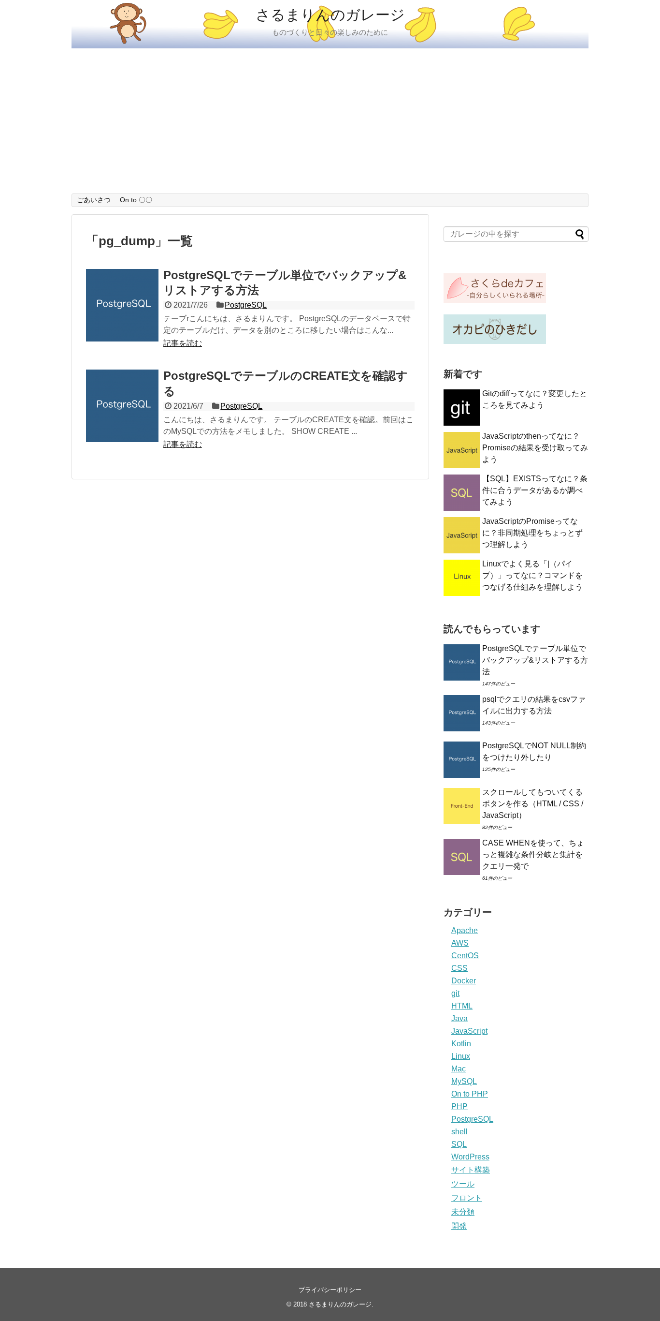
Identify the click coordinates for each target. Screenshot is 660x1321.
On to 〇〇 (136, 200)
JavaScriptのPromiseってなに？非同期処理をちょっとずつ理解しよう (532, 533)
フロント (466, 1198)
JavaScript (469, 1031)
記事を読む (182, 343)
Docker (463, 981)
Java (459, 1018)
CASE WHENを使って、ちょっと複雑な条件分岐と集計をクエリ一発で (533, 854)
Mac (458, 1069)
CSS (459, 968)
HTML (462, 1006)
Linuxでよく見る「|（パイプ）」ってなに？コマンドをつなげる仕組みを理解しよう (532, 575)
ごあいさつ (94, 200)
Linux (460, 1056)
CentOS (465, 955)
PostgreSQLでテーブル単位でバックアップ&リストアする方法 (535, 660)
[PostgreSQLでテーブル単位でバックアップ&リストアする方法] (122, 305)
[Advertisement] (330, 121)
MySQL (464, 1081)
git (455, 993)
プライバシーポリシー (330, 1289)
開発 (459, 1226)
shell (459, 1132)
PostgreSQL (246, 305)
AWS (460, 943)
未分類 (462, 1212)
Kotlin (461, 1043)
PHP (459, 1106)
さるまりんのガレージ (330, 15)
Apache (464, 930)
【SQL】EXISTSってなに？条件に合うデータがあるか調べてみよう (535, 490)
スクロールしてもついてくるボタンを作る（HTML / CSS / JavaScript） (532, 803)
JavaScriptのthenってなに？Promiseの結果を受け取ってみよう (535, 447)
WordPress (470, 1157)
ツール (462, 1184)
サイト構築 (470, 1170)
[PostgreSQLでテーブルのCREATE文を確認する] (122, 406)
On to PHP (469, 1094)
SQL (459, 1144)
